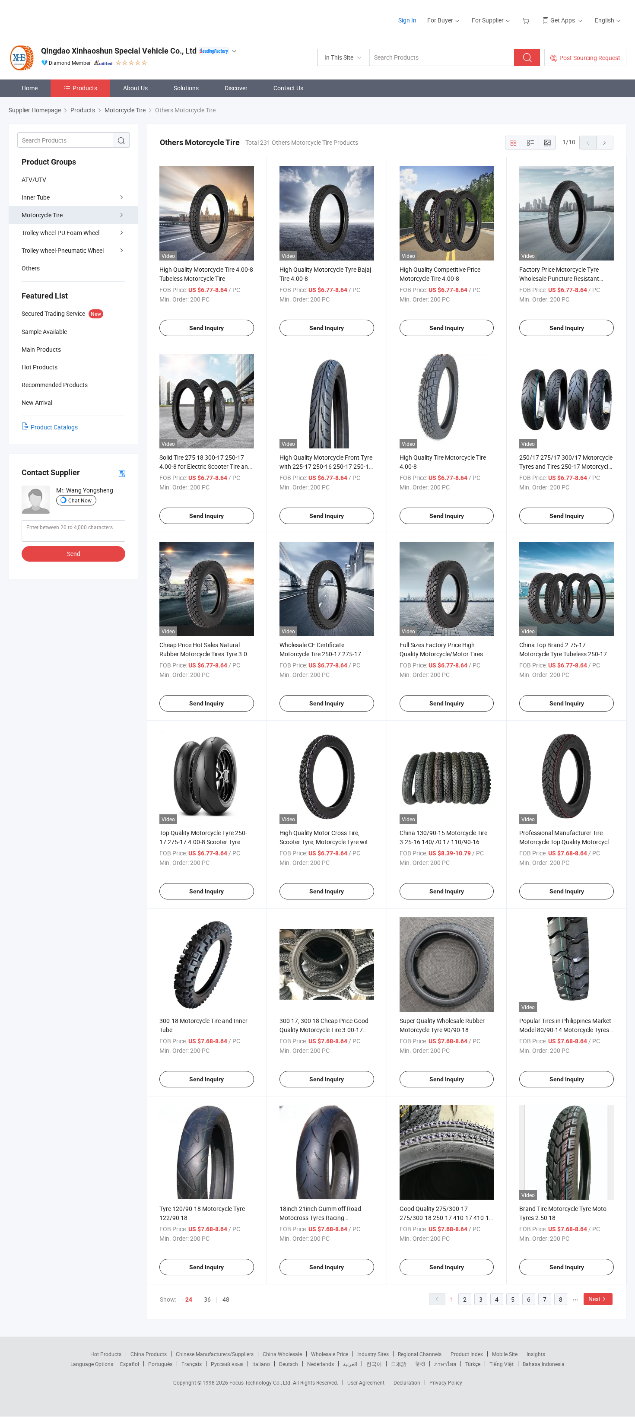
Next (594, 1299)
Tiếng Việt (501, 1363)
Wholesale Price (329, 1353)
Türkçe (472, 1363)
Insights (536, 1353)
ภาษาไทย (445, 1363)
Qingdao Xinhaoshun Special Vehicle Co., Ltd (119, 50)
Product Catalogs (54, 427)
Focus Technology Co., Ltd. (261, 1382)
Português (160, 1363)
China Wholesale (282, 1353)
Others (31, 268)
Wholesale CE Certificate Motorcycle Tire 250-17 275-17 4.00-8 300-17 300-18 (320, 654)
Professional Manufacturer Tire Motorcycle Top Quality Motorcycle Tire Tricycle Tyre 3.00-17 (565, 842)
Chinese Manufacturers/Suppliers (215, 1353)
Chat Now (80, 500)
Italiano (261, 1363)
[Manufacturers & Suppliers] (64, 17)
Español (129, 1363)
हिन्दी (420, 1363)
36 (207, 1299)
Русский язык (227, 1363)
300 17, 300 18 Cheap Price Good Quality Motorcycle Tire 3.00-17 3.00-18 (323, 1030)
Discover (236, 88)
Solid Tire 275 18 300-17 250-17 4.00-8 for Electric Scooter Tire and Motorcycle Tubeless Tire (205, 466)
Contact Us (288, 88)
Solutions (186, 88)
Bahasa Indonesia (544, 1363)
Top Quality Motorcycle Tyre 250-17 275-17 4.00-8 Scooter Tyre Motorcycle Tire (203, 842)
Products (85, 88)
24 (188, 1299)
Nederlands (320, 1363)
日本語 (398, 1363)
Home (30, 88)
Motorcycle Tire (42, 215)
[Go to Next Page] (605, 142)
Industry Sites (373, 1353)
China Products (148, 1353)
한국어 (374, 1363)
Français (191, 1363)
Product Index (467, 1353)
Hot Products (105, 1353)
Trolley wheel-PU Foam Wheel (60, 233)
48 (225, 1299)
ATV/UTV (34, 179)
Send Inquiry (206, 327)
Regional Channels (419, 1353)
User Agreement (365, 1382)
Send (73, 554)
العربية (350, 1363)
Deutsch (288, 1363)
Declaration (407, 1382)
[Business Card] (121, 473)
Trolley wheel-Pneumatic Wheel (63, 250)
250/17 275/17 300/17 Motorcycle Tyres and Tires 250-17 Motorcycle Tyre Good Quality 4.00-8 (566, 466)
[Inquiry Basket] (526, 20)
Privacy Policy (445, 1382)
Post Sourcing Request (589, 58)
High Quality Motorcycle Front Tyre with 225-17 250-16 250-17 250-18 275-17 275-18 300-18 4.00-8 (325, 466)
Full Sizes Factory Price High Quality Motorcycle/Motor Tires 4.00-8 (441, 654)
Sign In (407, 20)
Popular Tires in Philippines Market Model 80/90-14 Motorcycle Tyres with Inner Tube (565, 1030)
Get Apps (562, 20)
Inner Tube (36, 197)
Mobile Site (505, 1353)
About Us (135, 88)
